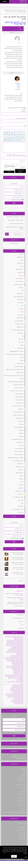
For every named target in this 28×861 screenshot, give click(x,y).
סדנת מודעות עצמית (18, 671)
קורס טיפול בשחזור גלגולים (16, 688)
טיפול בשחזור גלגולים (18, 643)
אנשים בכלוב (20, 628)
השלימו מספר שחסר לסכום (20, 155)
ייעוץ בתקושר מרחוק (18, 645)
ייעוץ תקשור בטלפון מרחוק (20, 794)
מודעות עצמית (10, 660)
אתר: (25, 125)
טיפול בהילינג (9, 640)
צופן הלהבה (7, 675)
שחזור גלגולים (22, 810)
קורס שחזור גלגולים (10, 694)
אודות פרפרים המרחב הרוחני (19, 830)
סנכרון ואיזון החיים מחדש (17, 675)
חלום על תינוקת (20, 614)
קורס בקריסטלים (12, 677)
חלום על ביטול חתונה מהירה (17, 618)
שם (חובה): (23, 111)
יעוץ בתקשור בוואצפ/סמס (17, 647)
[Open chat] (26, 857)
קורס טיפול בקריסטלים (17, 685)
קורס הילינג (20, 680)
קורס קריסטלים (19, 694)
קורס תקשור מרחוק (21, 796)
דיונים (11, 10)
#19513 (11, 72)
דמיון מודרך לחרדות (21, 780)
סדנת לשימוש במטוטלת (17, 669)
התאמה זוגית (12, 636)
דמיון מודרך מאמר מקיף (20, 784)
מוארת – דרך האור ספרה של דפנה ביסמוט (15, 216)
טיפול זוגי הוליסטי (21, 803)
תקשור (22, 593)
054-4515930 (14, 757)
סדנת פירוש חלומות (18, 673)
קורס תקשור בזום (11, 696)
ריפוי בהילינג (22, 787)
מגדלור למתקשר (19, 660)
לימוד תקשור (19, 653)
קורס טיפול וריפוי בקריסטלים (16, 690)
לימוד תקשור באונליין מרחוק (16, 656)
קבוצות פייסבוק (22, 836)
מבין (14, 856)
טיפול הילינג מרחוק (21, 798)
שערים (22, 625)
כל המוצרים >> (20, 580)
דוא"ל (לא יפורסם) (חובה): (20, 118)
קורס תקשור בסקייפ (18, 698)
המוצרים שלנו (22, 832)
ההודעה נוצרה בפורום (20, 171)
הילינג (24, 807)
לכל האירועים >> (14, 243)
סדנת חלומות (9, 667)
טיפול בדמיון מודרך (18, 640)
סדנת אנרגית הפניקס (18, 667)
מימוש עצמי (14, 662)
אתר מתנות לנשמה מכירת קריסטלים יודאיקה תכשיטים (14, 812)
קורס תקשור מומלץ (21, 777)
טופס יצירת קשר (22, 839)
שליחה (9, 171)
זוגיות (7, 636)
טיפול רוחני (9, 643)
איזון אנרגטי (23, 789)
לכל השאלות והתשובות (18, 606)
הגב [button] (9, 32)
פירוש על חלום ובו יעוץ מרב (15, 23)
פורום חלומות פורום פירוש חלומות (16, 223)
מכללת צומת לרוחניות (17, 664)
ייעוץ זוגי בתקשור (21, 791)
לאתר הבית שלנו (22, 823)
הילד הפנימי (19, 636)
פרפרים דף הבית (17, 10)
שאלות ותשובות (22, 834)
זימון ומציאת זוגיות (21, 805)
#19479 (11, 32)
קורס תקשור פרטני (18, 703)
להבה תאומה (19, 649)
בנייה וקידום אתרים (9, 859)
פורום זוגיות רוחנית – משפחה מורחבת (15, 220)
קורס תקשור (19, 696)
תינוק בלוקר (21, 621)
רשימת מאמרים (22, 827)
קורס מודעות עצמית (21, 801)
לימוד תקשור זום (18, 658)
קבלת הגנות (19, 677)
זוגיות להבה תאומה (18, 638)
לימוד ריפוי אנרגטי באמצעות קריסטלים (14, 651)
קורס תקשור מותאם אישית (16, 701)
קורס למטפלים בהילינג (17, 692)
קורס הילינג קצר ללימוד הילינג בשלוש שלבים (15, 683)
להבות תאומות (12, 649)
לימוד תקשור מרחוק (9, 658)
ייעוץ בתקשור (9, 645)
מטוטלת (20, 662)
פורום (24, 825)
